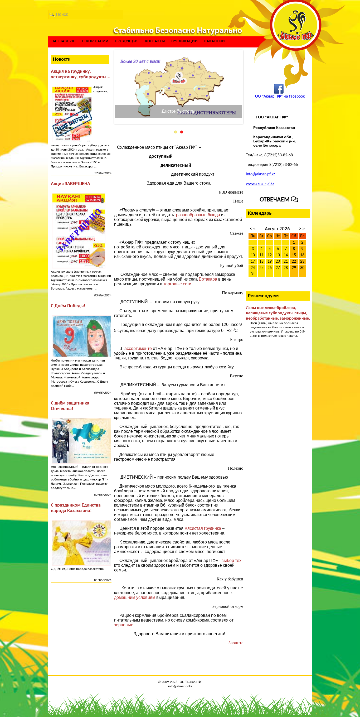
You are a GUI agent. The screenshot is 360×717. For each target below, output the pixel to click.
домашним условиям (135, 597)
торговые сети (177, 284)
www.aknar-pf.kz (260, 184)
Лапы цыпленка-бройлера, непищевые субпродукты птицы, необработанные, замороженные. (278, 313)
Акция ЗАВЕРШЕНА (70, 184)
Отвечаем (275, 200)
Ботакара (208, 279)
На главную (63, 41)
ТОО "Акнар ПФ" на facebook (279, 96)
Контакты (155, 41)
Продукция (127, 41)
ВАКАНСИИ (214, 41)
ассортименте (138, 348)
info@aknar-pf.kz (260, 174)
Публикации (184, 41)
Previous (107, 87)
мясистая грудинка (203, 528)
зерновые (123, 625)
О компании (95, 41)
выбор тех (231, 560)
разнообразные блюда (198, 215)
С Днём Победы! (68, 306)
